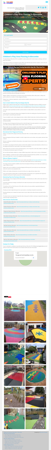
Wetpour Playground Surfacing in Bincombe (13, 448)
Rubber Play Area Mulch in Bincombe (12, 442)
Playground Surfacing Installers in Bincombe (13, 441)
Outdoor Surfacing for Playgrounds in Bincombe (14, 437)
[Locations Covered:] (3, 1)
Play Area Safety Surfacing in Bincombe (12, 439)
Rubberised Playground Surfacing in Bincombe (14, 446)
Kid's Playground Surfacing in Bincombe (12, 434)
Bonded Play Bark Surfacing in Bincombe (13, 436)
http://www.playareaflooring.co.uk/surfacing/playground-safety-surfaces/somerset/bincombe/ (27, 105)
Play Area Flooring (43, 432)
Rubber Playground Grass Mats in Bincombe (13, 447)
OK (33, 257)
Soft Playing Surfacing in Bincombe (12, 443)
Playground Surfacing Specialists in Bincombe (13, 432)
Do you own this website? (20, 257)
